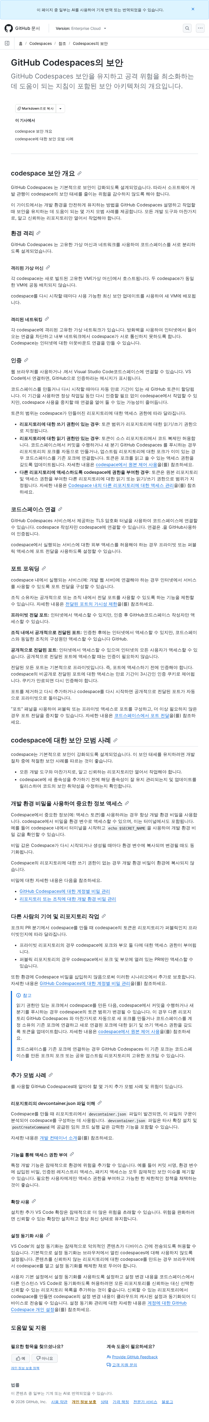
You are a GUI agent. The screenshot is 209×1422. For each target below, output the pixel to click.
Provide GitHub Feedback (135, 1356)
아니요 (47, 1358)
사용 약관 (59, 1401)
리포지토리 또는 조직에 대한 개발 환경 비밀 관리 (68, 899)
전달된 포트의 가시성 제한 (91, 604)
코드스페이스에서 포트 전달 (141, 715)
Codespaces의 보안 (90, 43)
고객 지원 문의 (124, 1364)
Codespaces (40, 43)
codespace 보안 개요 (43, 173)
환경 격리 (22, 233)
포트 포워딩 (25, 568)
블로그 (167, 1401)
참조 (62, 43)
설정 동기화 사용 (27, 1235)
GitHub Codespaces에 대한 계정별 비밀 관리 (65, 891)
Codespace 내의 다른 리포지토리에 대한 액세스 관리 (121, 485)
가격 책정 (121, 1401)
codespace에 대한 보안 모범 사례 (61, 740)
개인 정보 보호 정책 (25, 1368)
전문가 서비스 (145, 1401)
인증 (16, 360)
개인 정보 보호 (84, 1401)
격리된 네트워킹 (26, 319)
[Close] (193, 9)
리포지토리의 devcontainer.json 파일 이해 (53, 1103)
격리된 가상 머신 (27, 268)
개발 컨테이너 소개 (58, 1137)
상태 (104, 1401)
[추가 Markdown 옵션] (60, 108)
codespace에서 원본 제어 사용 (126, 464)
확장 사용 (20, 1201)
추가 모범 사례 (28, 1075)
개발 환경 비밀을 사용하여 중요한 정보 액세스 (66, 803)
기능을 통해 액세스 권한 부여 (39, 1154)
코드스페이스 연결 (33, 509)
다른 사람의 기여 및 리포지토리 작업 (55, 916)
